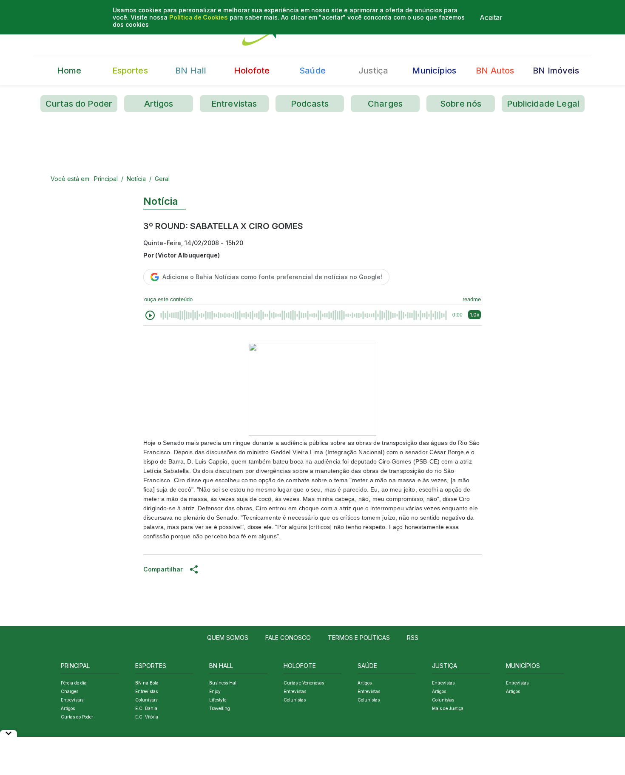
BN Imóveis (556, 70)
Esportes (130, 70)
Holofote (252, 70)
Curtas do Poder (78, 104)
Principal (106, 178)
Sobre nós (460, 104)
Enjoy (215, 691)
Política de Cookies (198, 17)
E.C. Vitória (146, 716)
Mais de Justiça (447, 708)
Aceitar (491, 17)
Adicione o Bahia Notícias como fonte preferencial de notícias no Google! (272, 276)
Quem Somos (227, 637)
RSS (412, 637)
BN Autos (495, 70)
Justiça (373, 70)
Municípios (434, 70)
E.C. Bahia (146, 708)
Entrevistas (234, 104)
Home (69, 70)
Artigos (158, 104)
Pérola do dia (74, 682)
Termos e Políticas (359, 637)
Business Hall (223, 682)
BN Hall (190, 70)
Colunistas (146, 699)
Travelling (219, 708)
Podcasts (310, 104)
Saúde (312, 70)
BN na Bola (147, 682)
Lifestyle (217, 699)
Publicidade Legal (543, 104)
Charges (385, 104)
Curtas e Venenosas (304, 682)
